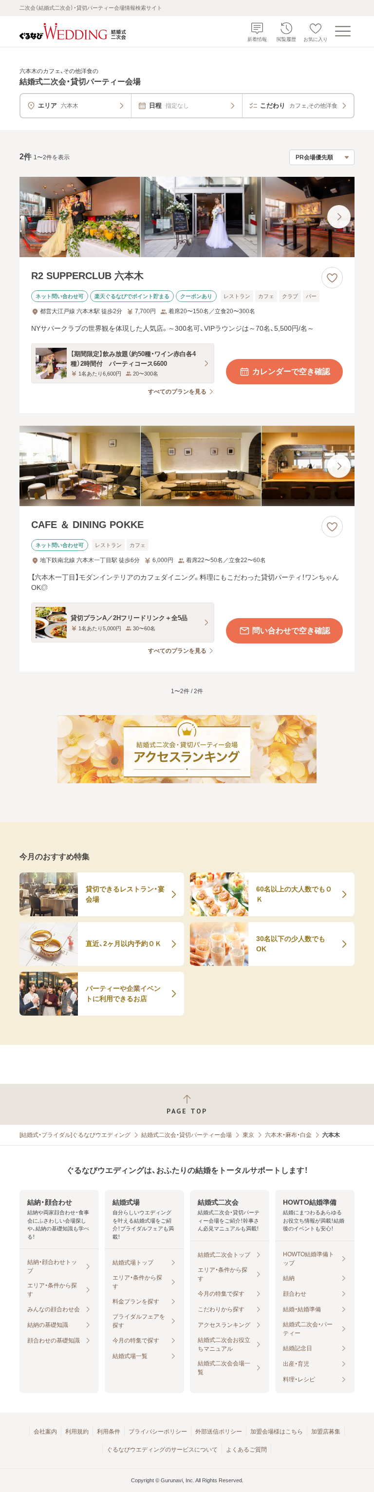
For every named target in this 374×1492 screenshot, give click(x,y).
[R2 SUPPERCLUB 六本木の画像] (187, 217)
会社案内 (45, 1431)
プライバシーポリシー (158, 1431)
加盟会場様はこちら (276, 1431)
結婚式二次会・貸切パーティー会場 (186, 1135)
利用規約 (77, 1431)
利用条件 (108, 1431)
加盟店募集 (325, 1431)
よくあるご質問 (246, 1449)
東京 (248, 1135)
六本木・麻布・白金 (288, 1135)
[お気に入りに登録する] (332, 277)
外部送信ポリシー (218, 1431)
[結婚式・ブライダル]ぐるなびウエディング (75, 1135)
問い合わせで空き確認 (291, 630)
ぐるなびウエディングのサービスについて (162, 1449)
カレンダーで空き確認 (291, 371)
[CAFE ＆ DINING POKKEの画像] (187, 466)
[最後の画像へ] (339, 216)
